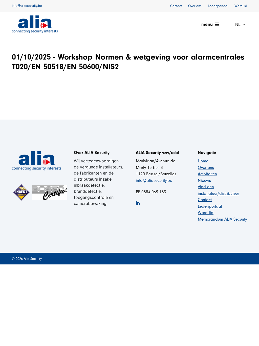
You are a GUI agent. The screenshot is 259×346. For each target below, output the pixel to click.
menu (207, 24)
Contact (176, 6)
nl (238, 24)
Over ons (195, 6)
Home (203, 161)
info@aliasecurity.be (27, 6)
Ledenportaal (218, 6)
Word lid (240, 6)
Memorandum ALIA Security (222, 219)
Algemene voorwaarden (66, 259)
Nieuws (204, 180)
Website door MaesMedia (227, 259)
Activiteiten (207, 173)
